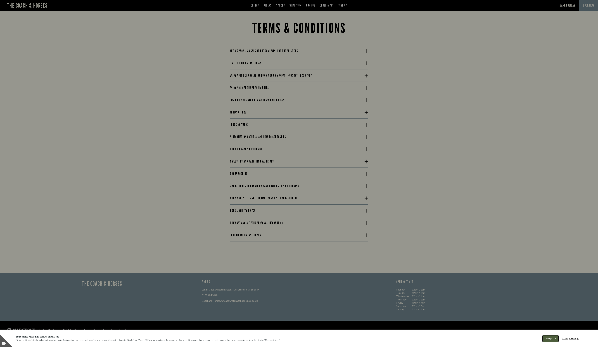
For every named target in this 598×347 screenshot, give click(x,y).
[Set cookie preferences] (6, 341)
